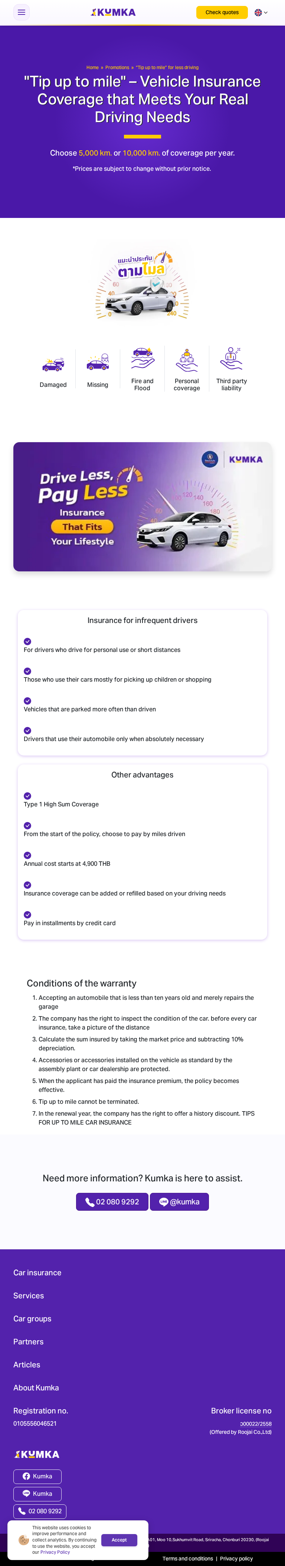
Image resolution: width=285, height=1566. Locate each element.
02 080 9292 (45, 1511)
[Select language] (261, 12)
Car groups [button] (32, 1319)
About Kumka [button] (36, 1388)
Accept (119, 1540)
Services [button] (28, 1296)
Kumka (42, 1476)
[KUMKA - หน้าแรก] (113, 12)
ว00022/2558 (256, 1423)
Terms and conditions (188, 1558)
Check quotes (222, 12)
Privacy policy (236, 1558)
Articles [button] (26, 1365)
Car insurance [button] (37, 1273)
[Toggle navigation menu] (21, 12)
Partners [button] (28, 1342)
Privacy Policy (55, 1552)
